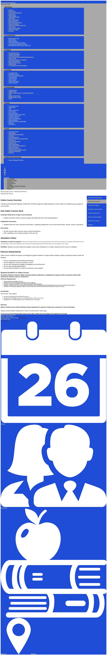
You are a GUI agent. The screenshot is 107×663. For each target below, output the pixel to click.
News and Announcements (15, 22)
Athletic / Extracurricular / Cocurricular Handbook (20, 93)
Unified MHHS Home (14, 17)
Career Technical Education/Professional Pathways (21, 57)
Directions (33, 653)
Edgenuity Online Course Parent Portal (18, 138)
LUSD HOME (10, 179)
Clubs (9, 94)
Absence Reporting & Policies (15, 160)
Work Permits (11, 124)
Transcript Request (13, 82)
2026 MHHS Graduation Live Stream (16, 186)
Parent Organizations (13, 19)
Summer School (12, 64)
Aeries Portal (10, 182)
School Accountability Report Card (17, 25)
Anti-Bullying (11, 107)
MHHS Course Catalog (74, 204)
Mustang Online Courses (14, 62)
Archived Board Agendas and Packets (17, 44)
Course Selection (12, 78)
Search (5, 175)
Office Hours (11, 18)
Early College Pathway (14, 61)
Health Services (12, 15)
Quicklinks (6, 177)
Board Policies (12, 39)
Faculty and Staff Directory (15, 12)
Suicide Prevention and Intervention (17, 121)
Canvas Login (11, 111)
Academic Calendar (12, 180)
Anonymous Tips (11, 183)
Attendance (11, 136)
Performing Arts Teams (14, 95)
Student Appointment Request (15, 75)
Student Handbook (13, 120)
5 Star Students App (13, 106)
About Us (10, 10)
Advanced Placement (13, 53)
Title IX (10, 98)
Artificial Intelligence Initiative (15, 134)
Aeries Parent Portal (13, 131)
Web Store (11, 31)
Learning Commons (13, 117)
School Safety (11, 26)
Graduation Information (14, 115)
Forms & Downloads (13, 81)
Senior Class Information (14, 118)
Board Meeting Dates (13, 38)
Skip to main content (6, 1)
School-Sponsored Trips (14, 148)
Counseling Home (12, 73)
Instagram (5, 171)
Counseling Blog (12, 77)
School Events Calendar (14, 28)
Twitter (5, 173)
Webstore (9, 189)
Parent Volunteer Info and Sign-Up (17, 145)
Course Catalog (12, 58)
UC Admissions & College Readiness (17, 65)
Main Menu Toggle (5, 4)
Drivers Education (12, 113)
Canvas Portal (10, 187)
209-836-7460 (22, 318)
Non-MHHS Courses (13, 74)
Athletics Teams (12, 91)
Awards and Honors (13, 110)
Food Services (12, 14)
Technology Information (14, 151)
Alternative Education (13, 55)
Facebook (5, 169)
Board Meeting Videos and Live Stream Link (19, 45)
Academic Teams (12, 90)
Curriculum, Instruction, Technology (17, 60)
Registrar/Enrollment (13, 24)
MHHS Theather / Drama (14, 97)
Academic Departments (14, 54)
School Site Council (13, 29)
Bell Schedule (11, 11)
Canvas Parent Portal (13, 137)
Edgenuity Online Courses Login (16, 114)
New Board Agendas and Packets (16, 42)
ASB (9, 108)
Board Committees (13, 41)
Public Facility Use (13, 21)
